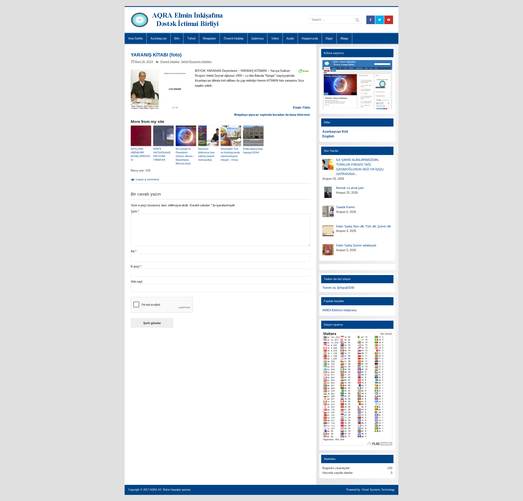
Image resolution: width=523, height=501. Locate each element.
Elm (177, 38)
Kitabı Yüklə (301, 107)
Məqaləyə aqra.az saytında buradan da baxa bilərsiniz (272, 114)
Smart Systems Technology (378, 489)
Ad (133, 251)
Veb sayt (136, 281)
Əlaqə (344, 38)
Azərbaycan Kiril (335, 131)
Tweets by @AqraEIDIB (338, 287)
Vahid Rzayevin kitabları (196, 61)
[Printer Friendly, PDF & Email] (303, 70)
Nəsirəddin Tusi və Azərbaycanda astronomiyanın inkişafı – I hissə (230, 154)
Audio (290, 38)
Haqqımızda (310, 38)
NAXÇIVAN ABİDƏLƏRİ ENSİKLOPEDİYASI (140, 154)
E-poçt (136, 266)
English (328, 136)
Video (275, 38)
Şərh (135, 211)
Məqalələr (209, 38)
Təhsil (191, 38)
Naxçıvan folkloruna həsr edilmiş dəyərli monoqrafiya (206, 154)
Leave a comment (147, 179)
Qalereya (257, 38)
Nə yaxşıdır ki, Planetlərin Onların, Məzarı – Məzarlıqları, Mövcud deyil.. (185, 156)
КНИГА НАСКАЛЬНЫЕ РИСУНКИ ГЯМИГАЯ (162, 154)
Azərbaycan (159, 38)
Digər (329, 38)
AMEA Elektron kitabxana (339, 310)
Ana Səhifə (135, 38)
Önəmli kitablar (234, 38)
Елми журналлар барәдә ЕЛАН (253, 150)
